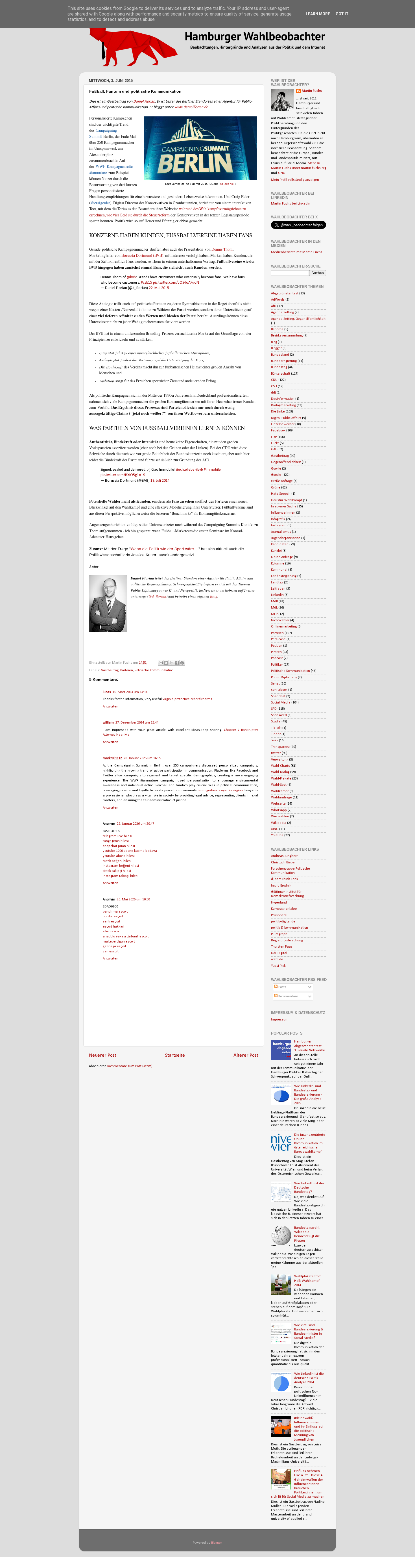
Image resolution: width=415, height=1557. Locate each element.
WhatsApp (279, 810)
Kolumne (277, 563)
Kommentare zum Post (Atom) (129, 1066)
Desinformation (282, 399)
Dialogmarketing (283, 405)
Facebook (278, 430)
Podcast (277, 658)
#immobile (212, 470)
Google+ (277, 475)
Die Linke (278, 411)
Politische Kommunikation (154, 670)
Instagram (279, 525)
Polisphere (279, 915)
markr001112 (112, 758)
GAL (274, 449)
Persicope (278, 639)
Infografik (278, 519)
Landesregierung (283, 576)
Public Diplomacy (284, 677)
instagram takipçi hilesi (120, 876)
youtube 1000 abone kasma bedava (130, 851)
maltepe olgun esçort (119, 941)
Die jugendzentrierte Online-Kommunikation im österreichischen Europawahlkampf (309, 1143)
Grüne (275, 487)
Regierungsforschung (287, 940)
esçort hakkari (113, 926)
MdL (274, 607)
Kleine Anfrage (282, 557)
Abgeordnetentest (284, 293)
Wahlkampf (280, 791)
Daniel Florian (144, 101)
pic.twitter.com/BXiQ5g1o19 (123, 475)
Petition (276, 646)
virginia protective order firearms (187, 699)
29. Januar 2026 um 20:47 (135, 824)
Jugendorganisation (285, 538)
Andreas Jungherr (284, 856)
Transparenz (280, 747)
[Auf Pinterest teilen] (182, 663)
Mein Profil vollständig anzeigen (295, 180)
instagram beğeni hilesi (121, 866)
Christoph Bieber (283, 862)
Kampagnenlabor (284, 909)
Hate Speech (280, 494)
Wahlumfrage (281, 797)
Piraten (276, 652)
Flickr (275, 443)
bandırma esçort (115, 911)
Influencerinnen (283, 512)
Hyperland (279, 902)
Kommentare (288, 996)
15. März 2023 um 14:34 (130, 692)
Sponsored (279, 715)
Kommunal (279, 570)
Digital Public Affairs (286, 418)
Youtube (277, 835)
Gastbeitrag (110, 670)
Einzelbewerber (282, 424)
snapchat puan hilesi (119, 846)
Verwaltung (279, 759)
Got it (342, 14)
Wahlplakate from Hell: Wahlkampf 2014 (308, 1281)
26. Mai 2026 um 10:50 (133, 899)
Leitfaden (278, 588)
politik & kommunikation (289, 928)
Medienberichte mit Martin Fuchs (296, 252)
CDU (274, 380)
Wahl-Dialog (280, 772)
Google (276, 468)
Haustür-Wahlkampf (286, 500)
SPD (274, 709)
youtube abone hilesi (119, 856)
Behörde (277, 329)
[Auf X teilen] (171, 663)
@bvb (131, 277)
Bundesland (280, 355)
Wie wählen (280, 816)
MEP (274, 614)
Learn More (318, 14)
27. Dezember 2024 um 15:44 (136, 722)
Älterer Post (245, 1055)
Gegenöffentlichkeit (286, 462)
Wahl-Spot (279, 785)
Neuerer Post (102, 1055)
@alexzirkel (227, 184)
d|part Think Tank (284, 879)
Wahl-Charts (280, 766)
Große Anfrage (282, 481)
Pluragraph (279, 934)
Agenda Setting (282, 312)
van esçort (111, 951)
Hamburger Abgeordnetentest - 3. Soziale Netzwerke (309, 1046)
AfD (273, 306)
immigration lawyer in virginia (220, 790)
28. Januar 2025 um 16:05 (142, 758)
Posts (282, 987)
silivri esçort (112, 931)
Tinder (276, 734)
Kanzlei (276, 551)
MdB (274, 601)
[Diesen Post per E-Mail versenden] (160, 663)
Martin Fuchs (312, 91)
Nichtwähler (280, 620)
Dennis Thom (222, 249)
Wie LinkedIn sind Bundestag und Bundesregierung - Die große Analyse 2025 (308, 1095)
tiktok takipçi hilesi (117, 871)
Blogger (276, 348)
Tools (274, 740)
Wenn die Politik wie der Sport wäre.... (164, 548)
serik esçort (111, 921)
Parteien (126, 670)
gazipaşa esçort (114, 946)
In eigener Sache (283, 506)
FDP (274, 437)
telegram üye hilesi (117, 836)
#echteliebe (185, 470)
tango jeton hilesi (116, 841)
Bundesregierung (284, 361)
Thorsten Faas (281, 946)
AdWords (278, 299)
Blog (213, 596)
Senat (275, 683)
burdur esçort (113, 916)
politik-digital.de (283, 921)
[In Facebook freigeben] (177, 663)
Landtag (277, 582)
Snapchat (278, 696)
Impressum (280, 1019)
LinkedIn (277, 595)
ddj (273, 392)
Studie (276, 721)
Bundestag (279, 367)
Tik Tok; (276, 728)
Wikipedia (278, 823)
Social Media (280, 702)
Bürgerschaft (280, 373)
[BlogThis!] (166, 663)
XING (281, 173)
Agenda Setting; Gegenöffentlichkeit (298, 319)
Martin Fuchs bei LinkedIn (290, 203)
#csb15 (146, 283)
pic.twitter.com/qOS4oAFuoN (176, 283)
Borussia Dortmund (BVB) (142, 255)
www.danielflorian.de (191, 107)
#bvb (199, 470)
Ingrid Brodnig (281, 885)
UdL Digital (279, 953)
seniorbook (279, 690)
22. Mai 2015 (159, 288)
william (108, 722)
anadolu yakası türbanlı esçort (126, 936)
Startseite (175, 1055)
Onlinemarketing (284, 626)
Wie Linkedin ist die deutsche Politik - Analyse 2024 (309, 1378)
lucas (107, 692)
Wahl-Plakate (281, 778)
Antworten (110, 706)
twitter (276, 753)
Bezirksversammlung (287, 335)
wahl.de (277, 959)
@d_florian (157, 596)
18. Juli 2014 (160, 481)
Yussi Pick (278, 966)
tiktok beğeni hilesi (117, 861)
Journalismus (281, 532)
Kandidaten (280, 544)
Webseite (278, 803)
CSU (274, 386)
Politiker (277, 664)
